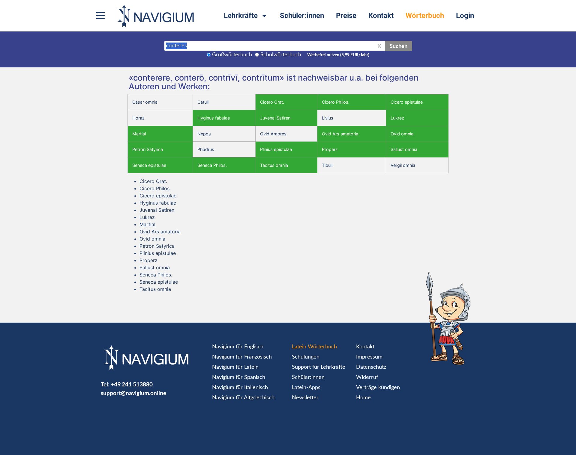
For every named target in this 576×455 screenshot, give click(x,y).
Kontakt (381, 15)
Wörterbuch (425, 15)
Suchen (398, 46)
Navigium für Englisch (237, 347)
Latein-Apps (306, 387)
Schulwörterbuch (280, 55)
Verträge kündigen (378, 387)
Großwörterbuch (232, 55)
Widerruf (367, 377)
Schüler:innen (302, 15)
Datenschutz (371, 367)
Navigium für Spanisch (238, 377)
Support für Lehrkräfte (318, 367)
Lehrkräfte (241, 15)
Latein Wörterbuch (314, 347)
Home (363, 397)
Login (465, 15)
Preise (346, 15)
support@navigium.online (133, 392)
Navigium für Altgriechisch (243, 397)
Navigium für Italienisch (240, 387)
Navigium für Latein (235, 367)
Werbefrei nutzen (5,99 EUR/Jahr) (338, 55)
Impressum (369, 357)
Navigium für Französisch (242, 357)
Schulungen (306, 357)
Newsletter (305, 397)
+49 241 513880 (132, 384)
